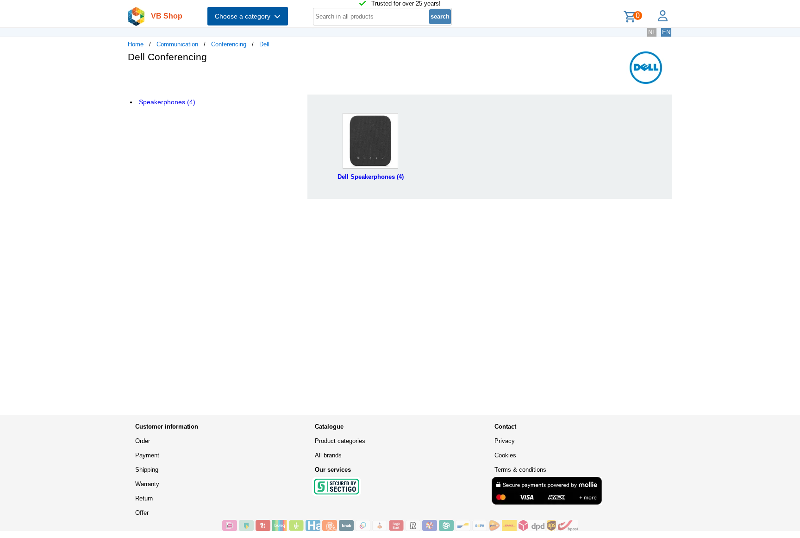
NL (652, 32)
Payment (147, 455)
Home (136, 44)
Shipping (146, 469)
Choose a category (244, 16)
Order (142, 440)
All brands (328, 455)
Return (144, 498)
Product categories (340, 440)
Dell (264, 44)
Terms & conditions (520, 469)
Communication (177, 44)
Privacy (504, 440)
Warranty (147, 484)
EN (666, 32)
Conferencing (228, 44)
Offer (142, 512)
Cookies (505, 455)
